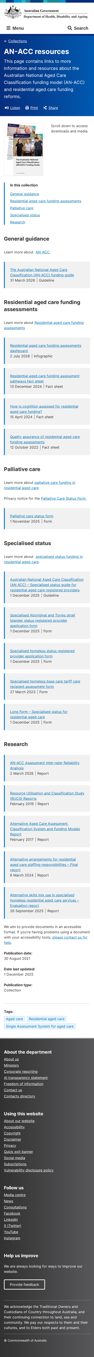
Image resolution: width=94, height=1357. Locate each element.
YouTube (11, 1232)
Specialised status (25, 215)
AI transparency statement (26, 1077)
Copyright (12, 1133)
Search (81, 28)
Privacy (10, 1145)
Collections (17, 41)
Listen (15, 108)
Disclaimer (12, 1139)
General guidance (24, 194)
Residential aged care (46, 1019)
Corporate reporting (21, 1071)
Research (17, 222)
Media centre (15, 1195)
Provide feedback (24, 1284)
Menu (17, 28)
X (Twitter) (12, 1225)
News (8, 1201)
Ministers (11, 1065)
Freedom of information (23, 1084)
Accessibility (14, 1127)
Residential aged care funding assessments (45, 201)
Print (34, 108)
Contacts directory (19, 1096)
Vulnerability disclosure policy (29, 1170)
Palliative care (21, 208)
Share (53, 108)
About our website (19, 1121)
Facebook (12, 1213)
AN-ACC (43, 252)
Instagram (12, 1238)
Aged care (14, 1019)
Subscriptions (15, 1164)
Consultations (15, 1207)
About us (11, 1059)
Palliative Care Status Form (64, 498)
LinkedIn (11, 1219)
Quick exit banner (18, 1151)
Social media (14, 1158)
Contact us (13, 1090)
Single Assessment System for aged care (40, 1026)
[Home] (47, 12)
